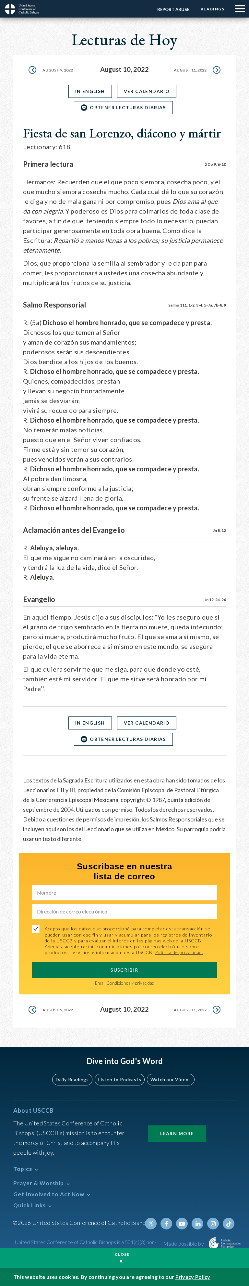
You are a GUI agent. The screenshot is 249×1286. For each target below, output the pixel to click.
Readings (212, 9)
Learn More (177, 1133)
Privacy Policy (192, 1277)
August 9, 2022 (57, 70)
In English (90, 91)
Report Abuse (173, 9)
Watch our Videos (170, 1079)
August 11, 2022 (190, 70)
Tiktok (228, 1223)
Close (122, 1254)
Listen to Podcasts (119, 1079)
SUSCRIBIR (124, 970)
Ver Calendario (147, 91)
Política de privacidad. (179, 952)
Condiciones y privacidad (130, 983)
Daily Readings (72, 1079)
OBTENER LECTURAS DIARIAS (128, 107)
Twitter (151, 1223)
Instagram (213, 1223)
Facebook (166, 1223)
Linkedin (197, 1223)
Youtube (182, 1223)
